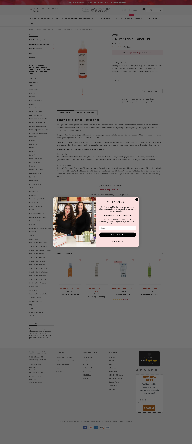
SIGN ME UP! (117, 235)
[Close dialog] (136, 199)
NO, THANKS (117, 241)
